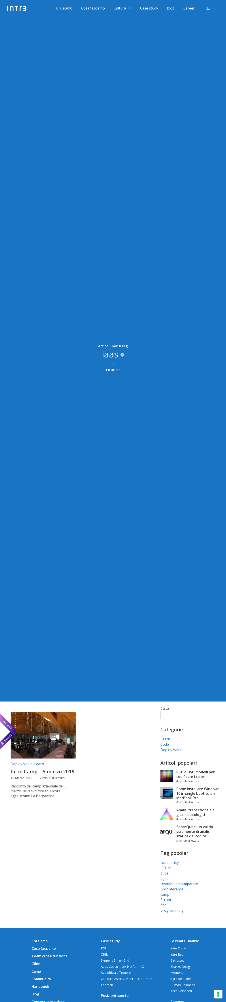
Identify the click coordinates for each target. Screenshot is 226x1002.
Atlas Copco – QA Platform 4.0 (123, 966)
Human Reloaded (182, 985)
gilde (164, 873)
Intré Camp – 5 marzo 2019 (43, 771)
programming (172, 910)
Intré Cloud (178, 948)
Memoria (176, 972)
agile (164, 878)
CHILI (105, 954)
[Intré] (17, 8)
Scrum (165, 899)
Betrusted (177, 960)
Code (164, 744)
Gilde (36, 963)
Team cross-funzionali (50, 956)
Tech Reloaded (181, 991)
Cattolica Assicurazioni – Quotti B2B (127, 979)
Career (189, 8)
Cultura (120, 8)
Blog (171, 8)
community (169, 862)
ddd (163, 905)
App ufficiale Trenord (116, 972)
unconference (171, 889)
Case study (149, 8)
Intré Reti (176, 954)
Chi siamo (64, 8)
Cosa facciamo (93, 8)
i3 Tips (165, 867)
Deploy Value (21, 763)
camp (164, 894)
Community (41, 979)
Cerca (164, 708)
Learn (39, 763)
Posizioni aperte (115, 995)
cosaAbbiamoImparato (179, 883)
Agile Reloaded (181, 979)
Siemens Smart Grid (115, 960)
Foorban (107, 985)
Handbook (40, 986)
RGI (103, 948)
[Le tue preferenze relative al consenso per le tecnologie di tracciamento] (218, 994)
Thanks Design (181, 966)
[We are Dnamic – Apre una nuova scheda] (8, 731)
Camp (36, 971)
